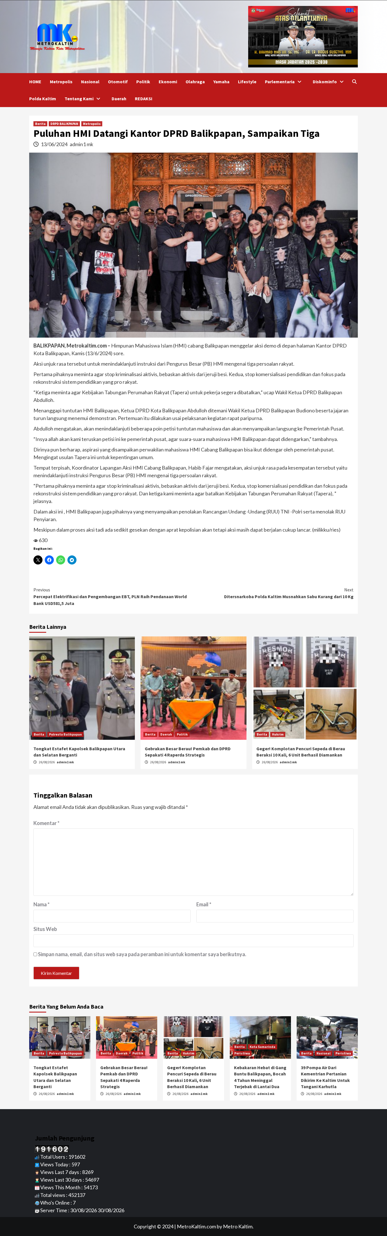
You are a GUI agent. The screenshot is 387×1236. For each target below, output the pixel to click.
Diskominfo (325, 81)
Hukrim (278, 734)
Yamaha (221, 81)
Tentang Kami (79, 98)
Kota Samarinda (262, 1047)
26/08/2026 (47, 762)
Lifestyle (247, 81)
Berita (40, 124)
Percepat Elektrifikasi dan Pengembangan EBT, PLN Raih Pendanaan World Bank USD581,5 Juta (110, 596)
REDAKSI (143, 98)
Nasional (90, 81)
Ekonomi (168, 81)
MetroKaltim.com (196, 1226)
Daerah (119, 98)
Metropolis (61, 81)
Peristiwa (242, 1053)
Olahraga (195, 81)
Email (203, 904)
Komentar (46, 823)
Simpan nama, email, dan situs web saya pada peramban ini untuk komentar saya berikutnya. (142, 954)
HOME (35, 81)
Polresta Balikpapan (65, 734)
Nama (41, 904)
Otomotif (118, 81)
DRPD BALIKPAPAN (64, 124)
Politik (143, 81)
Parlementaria (280, 81)
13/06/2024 (54, 144)
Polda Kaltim (42, 98)
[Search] (354, 81)
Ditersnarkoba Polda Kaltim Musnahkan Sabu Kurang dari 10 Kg (289, 593)
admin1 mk (81, 144)
